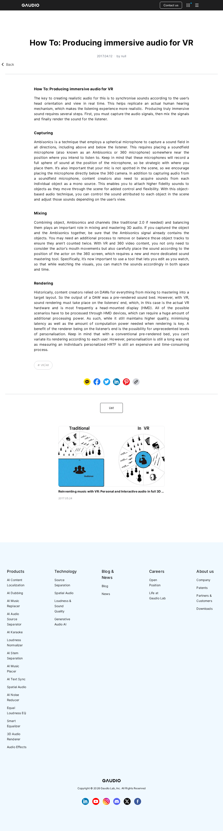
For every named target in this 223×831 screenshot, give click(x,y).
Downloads (204, 608)
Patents (202, 588)
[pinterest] (126, 381)
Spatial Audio (16, 687)
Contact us (171, 5)
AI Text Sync (16, 679)
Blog (105, 586)
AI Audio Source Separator (14, 619)
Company (203, 580)
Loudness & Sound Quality (62, 606)
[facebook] (96, 381)
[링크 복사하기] (116, 381)
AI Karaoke (15, 632)
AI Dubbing (15, 593)
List (111, 408)
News (106, 594)
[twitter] (106, 381)
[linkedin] (116, 381)
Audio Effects (16, 747)
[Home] (30, 5)
